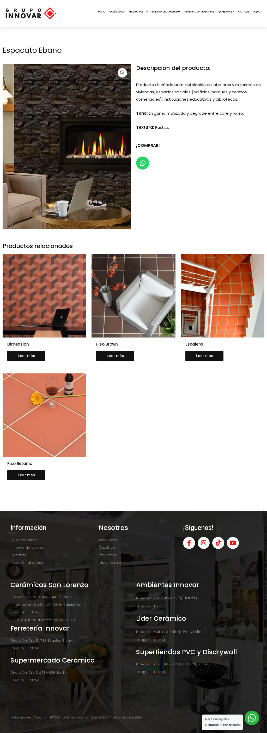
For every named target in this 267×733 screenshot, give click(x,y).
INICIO (101, 12)
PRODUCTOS (136, 12)
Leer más (26, 355)
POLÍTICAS (243, 12)
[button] (122, 72)
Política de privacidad (126, 717)
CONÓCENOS (117, 12)
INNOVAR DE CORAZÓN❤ (165, 12)
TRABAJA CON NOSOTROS (199, 12)
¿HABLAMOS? (226, 12)
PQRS (256, 12)
